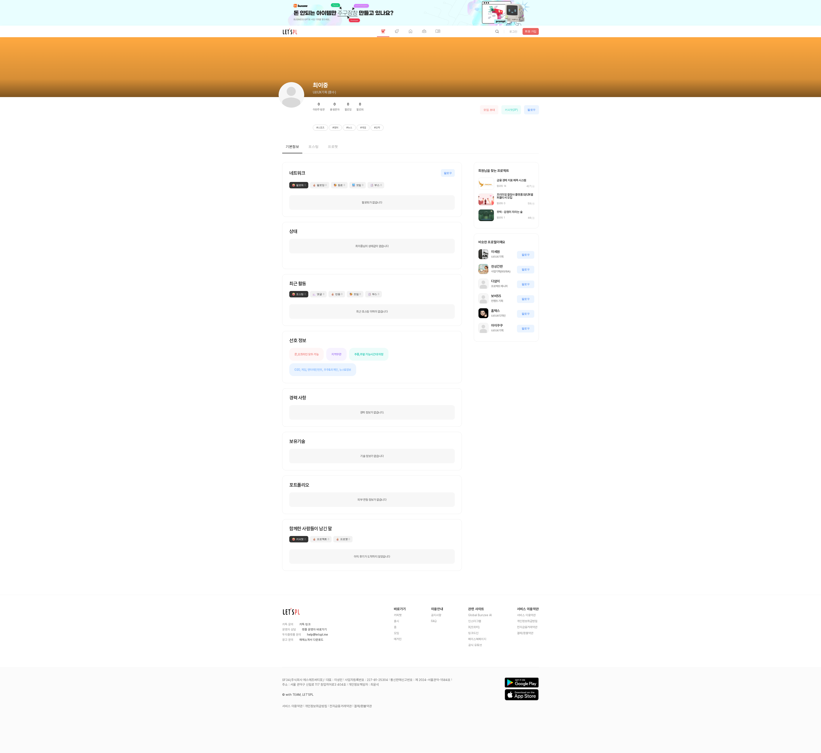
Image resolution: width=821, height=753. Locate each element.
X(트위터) (474, 627)
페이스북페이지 (477, 639)
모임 (396, 633)
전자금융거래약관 (527, 627)
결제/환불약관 (525, 633)
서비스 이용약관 (526, 615)
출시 (396, 621)
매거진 (398, 639)
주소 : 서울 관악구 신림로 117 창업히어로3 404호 (314, 685)
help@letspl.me (317, 634)
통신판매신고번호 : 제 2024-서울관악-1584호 (420, 680)
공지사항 (436, 615)
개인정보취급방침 (527, 621)
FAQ (434, 621)
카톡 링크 (304, 624)
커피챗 (398, 615)
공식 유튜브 (475, 645)
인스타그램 (474, 621)
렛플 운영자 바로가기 (314, 629)
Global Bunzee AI (480, 615)
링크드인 (473, 633)
